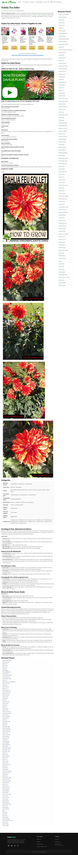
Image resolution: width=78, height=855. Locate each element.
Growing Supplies (39, 2)
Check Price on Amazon (5, 47)
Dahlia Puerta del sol (6, 772)
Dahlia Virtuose (5, 799)
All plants (19, 2)
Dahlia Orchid (5, 757)
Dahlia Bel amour (5, 673)
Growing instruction (11, 10)
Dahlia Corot (4, 688)
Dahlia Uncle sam (5, 797)
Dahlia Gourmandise (6, 716)
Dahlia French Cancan (6, 711)
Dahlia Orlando (5, 761)
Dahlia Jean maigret (6, 726)
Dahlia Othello (5, 762)
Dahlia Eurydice (5, 703)
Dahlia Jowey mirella (6, 728)
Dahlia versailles (5, 825)
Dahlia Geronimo (5, 714)
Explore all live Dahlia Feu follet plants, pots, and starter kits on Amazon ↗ (28, 55)
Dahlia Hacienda (5, 718)
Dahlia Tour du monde (6, 794)
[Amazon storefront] (18, 845)
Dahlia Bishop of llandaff (7, 675)
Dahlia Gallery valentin (6, 713)
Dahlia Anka (4, 663)
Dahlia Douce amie (6, 693)
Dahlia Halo (4, 719)
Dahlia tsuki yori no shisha (7, 820)
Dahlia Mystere (5, 746)
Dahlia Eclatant (5, 696)
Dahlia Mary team (5, 738)
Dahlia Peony (4, 766)
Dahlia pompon (5, 817)
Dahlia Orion (4, 759)
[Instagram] (15, 845)
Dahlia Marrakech (5, 736)
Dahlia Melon (5, 739)
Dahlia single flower (6, 818)
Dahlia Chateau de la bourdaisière (9, 681)
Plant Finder (39, 839)
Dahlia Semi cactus (6, 787)
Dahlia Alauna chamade (7, 660)
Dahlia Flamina (5, 708)
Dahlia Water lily (5, 800)
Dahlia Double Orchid (6, 691)
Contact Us (57, 839)
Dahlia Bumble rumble (6, 678)
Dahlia (3, 810)
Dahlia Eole (4, 700)
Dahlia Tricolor (5, 795)
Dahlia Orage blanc (6, 756)
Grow (11, 837)
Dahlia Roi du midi (6, 779)
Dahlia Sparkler (5, 792)
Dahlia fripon (4, 812)
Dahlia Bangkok (5, 670)
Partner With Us (59, 844)
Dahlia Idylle (4, 723)
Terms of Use (57, 841)
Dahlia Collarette (5, 686)
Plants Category (26, 2)
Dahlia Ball (4, 668)
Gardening (32, 2)
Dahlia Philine (5, 767)
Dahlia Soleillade (5, 790)
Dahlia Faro (4, 706)
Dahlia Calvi (4, 680)
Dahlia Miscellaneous (6, 744)
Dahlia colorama (5, 807)
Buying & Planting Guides (42, 846)
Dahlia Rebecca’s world (6, 777)
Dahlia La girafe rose (6, 729)
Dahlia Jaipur (4, 724)
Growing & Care (40, 844)
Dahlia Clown (4, 685)
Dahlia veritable (5, 823)
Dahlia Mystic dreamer (6, 747)
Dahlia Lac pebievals (6, 731)
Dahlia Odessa (5, 754)
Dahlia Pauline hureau (6, 764)
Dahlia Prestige (5, 769)
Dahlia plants (5, 815)
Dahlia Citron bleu (5, 683)
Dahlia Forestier (5, 709)
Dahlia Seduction (5, 785)
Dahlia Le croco (5, 733)
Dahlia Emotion (5, 698)
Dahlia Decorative (42, 13)
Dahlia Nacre (4, 752)
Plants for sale (46, 2)
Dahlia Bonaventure (6, 676)
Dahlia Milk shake (5, 741)
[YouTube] (11, 845)
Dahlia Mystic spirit (6, 751)
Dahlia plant (4, 814)
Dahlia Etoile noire (5, 701)
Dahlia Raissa (5, 776)
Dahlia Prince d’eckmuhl (7, 771)
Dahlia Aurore (5, 667)
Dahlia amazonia (5, 802)
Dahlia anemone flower (6, 804)
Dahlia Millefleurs (5, 742)
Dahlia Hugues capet (6, 721)
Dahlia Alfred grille (6, 662)
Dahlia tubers (5, 822)
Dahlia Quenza (5, 774)
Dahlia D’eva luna (5, 695)
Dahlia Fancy (4, 705)
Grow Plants (4, 10)
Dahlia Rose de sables (6, 780)
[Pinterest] (8, 845)
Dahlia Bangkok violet (6, 671)
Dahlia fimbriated (5, 809)
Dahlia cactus (5, 805)
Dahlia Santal (5, 784)
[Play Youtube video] (27, 85)
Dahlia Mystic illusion (6, 749)
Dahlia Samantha (5, 782)
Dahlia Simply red (5, 789)
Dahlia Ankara (5, 665)
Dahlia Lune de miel (6, 734)
